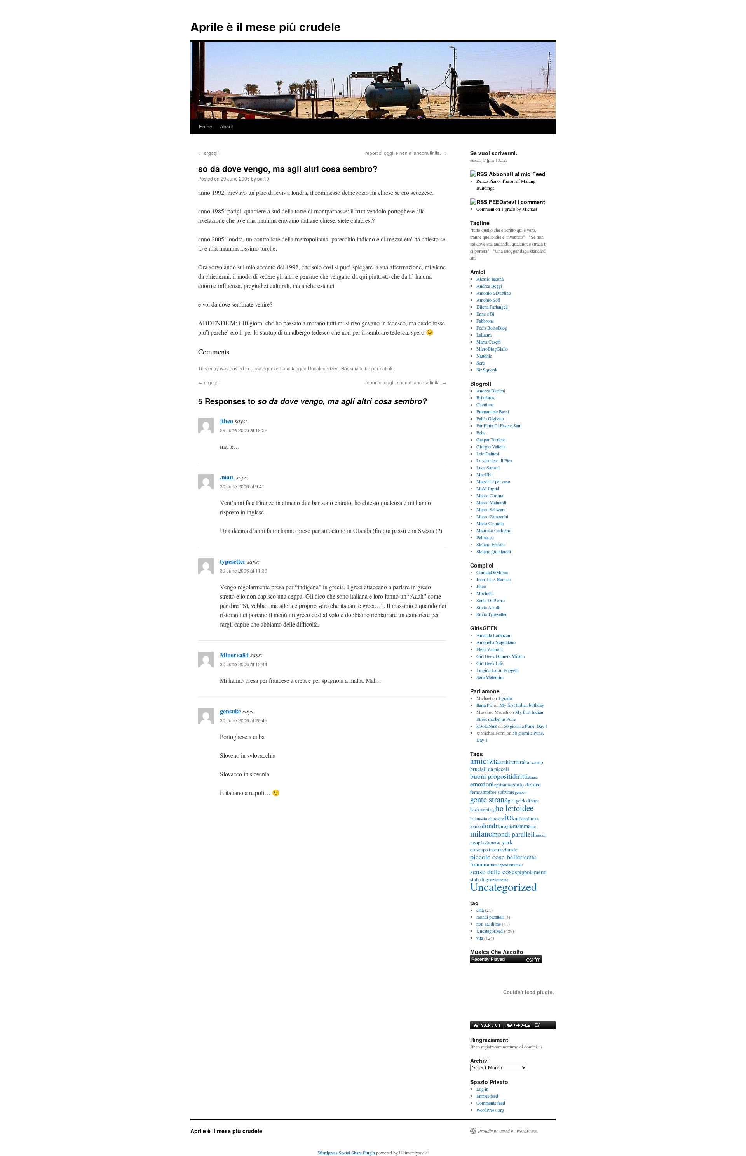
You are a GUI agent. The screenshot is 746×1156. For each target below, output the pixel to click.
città (480, 910)
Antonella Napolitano (496, 642)
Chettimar (485, 404)
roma (489, 864)
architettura (511, 762)
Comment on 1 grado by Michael (506, 209)
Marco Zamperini (492, 516)
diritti (520, 776)
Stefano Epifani (490, 544)
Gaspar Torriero (490, 439)
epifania (502, 784)
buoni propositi (491, 776)
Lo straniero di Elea (494, 460)
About (226, 126)
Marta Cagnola (490, 523)
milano (481, 833)
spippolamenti (531, 872)
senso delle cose (492, 871)
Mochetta (484, 593)
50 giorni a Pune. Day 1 (526, 726)
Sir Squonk (486, 369)
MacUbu (484, 474)
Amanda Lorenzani (493, 635)
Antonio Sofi (488, 300)
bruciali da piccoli (489, 768)
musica (540, 835)
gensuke (230, 710)
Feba (480, 432)
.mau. (227, 476)
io (508, 816)
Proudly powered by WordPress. (508, 1131)
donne (533, 777)
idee (526, 807)
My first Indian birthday (523, 705)
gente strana (489, 799)
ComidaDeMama (492, 572)
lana (524, 818)
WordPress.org (490, 1110)
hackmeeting (483, 809)
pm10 (263, 178)
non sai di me (488, 924)
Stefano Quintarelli (493, 551)
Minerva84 (234, 654)
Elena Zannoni (489, 649)
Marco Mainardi (491, 502)
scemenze (514, 864)
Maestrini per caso (493, 481)
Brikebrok (485, 397)
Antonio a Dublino (493, 293)
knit (516, 818)
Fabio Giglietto (490, 418)
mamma (521, 826)
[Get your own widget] (486, 1025)
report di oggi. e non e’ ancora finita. (406, 152)
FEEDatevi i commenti (518, 202)
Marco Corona (489, 495)
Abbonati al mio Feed (517, 174)
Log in (482, 1089)
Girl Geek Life (489, 663)
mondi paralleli (513, 834)
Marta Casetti (488, 341)
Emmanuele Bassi (492, 411)
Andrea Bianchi (490, 390)
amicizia (484, 760)
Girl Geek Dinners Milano (500, 656)
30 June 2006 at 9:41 (242, 486)
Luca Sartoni (488, 467)
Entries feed (487, 1096)
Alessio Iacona (490, 279)
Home (205, 126)
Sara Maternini (490, 677)
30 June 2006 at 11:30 (243, 570)
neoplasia (480, 842)
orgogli (208, 152)
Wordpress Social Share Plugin (347, 1152)
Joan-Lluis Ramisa (493, 579)
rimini (477, 864)
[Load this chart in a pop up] (537, 1025)
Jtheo (481, 586)
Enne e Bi (485, 314)
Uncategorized (265, 368)
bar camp (533, 762)
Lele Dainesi (487, 453)
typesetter (233, 561)
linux (533, 818)
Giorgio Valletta (490, 446)
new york (501, 842)
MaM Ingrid (487, 488)
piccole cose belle (495, 856)
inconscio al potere (487, 818)
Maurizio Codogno (493, 530)
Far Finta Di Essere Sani (498, 425)
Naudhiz (484, 355)
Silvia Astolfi (488, 607)
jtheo (226, 420)
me (533, 826)
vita (479, 938)
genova (520, 792)
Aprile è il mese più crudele (265, 26)
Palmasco (485, 537)
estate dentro (525, 784)
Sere (480, 362)
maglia (507, 826)
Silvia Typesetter (491, 614)
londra (492, 825)
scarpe (499, 865)
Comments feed (490, 1103)
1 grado (505, 698)
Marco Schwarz (490, 509)
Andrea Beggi (489, 286)
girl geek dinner (523, 800)
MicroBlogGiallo (492, 348)
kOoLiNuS (486, 726)
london (476, 826)
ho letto (508, 808)
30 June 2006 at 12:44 (243, 664)
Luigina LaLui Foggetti (497, 670)
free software (502, 792)
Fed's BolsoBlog (491, 328)
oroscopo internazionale (494, 849)
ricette (528, 857)
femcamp (479, 792)
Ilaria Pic (484, 705)
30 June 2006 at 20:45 (243, 720)
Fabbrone (485, 321)
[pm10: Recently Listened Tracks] (506, 959)
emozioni (482, 783)
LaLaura (484, 335)
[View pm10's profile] (517, 1025)
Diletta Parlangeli (492, 307)
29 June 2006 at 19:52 (243, 430)
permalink (381, 368)
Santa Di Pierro (490, 600)
